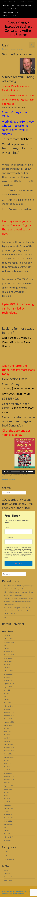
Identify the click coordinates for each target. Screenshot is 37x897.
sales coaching (15, 477)
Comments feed (9, 877)
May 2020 (7, 735)
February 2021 (8, 706)
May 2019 (7, 767)
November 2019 (9, 751)
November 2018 (9, 779)
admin (6, 49)
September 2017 (9, 824)
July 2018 (7, 792)
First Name (9, 537)
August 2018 (8, 789)
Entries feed (7, 874)
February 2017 (8, 837)
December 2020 (9, 712)
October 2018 (8, 783)
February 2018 (8, 808)
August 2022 (8, 661)
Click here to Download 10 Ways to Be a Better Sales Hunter (16, 341)
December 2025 (9, 642)
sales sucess (5, 479)
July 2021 (7, 690)
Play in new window (14, 475)
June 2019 (7, 763)
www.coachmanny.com (16, 393)
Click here (21, 107)
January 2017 (8, 840)
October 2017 (8, 821)
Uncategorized (9, 859)
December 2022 (9, 652)
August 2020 (8, 725)
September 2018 (9, 786)
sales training (12, 479)
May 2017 (7, 827)
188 (5, 617)
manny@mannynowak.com (19, 388)
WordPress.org (8, 880)
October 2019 (8, 754)
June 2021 (7, 693)
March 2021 (7, 703)
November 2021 (9, 677)
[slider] (31, 471)
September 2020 (9, 722)
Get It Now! (18, 563)
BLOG (7, 851)
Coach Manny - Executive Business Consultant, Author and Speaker (18, 28)
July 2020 (7, 728)
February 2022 (8, 671)
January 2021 (8, 709)
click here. (26, 139)
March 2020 (7, 741)
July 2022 (7, 664)
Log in (6, 870)
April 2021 (7, 699)
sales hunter (29, 477)
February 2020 (8, 744)
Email (7, 527)
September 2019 (9, 757)
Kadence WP (20, 893)
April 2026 (7, 636)
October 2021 (8, 680)
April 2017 (7, 830)
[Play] (5, 472)
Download (25, 475)
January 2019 (8, 773)
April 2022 (7, 667)
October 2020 (8, 719)
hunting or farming (7, 477)
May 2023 (7, 645)
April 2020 (7, 738)
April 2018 (7, 802)
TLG (17, 49)
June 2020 (7, 731)
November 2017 (9, 818)
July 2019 (7, 760)
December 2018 (9, 776)
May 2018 (7, 798)
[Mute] (26, 472)
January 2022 (8, 674)
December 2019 (9, 747)
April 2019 (7, 770)
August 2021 (8, 687)
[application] (18, 472)
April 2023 (7, 648)
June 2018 (7, 795)
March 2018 (7, 805)
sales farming (23, 477)
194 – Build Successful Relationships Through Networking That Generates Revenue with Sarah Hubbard (18, 601)
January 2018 (8, 811)
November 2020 (9, 715)
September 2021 (9, 683)
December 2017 (9, 814)
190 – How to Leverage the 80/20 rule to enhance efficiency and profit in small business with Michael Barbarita (19, 611)
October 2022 (8, 658)
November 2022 (9, 655)
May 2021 (7, 696)
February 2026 (8, 639)
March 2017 (7, 834)
